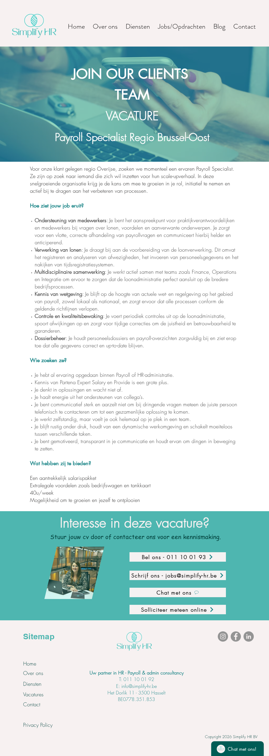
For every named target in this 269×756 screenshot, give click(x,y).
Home (29, 663)
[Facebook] (236, 636)
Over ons (33, 673)
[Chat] (123, 592)
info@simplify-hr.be (139, 686)
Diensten (32, 683)
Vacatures (33, 694)
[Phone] (123, 557)
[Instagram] (223, 636)
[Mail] (123, 575)
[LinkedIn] (249, 636)
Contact (31, 704)
